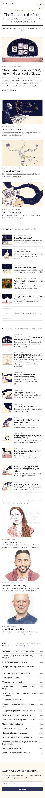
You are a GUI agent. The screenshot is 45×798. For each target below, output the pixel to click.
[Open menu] (40, 4)
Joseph (9, 4)
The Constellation (35, 28)
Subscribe (22, 789)
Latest (5, 28)
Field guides (22, 28)
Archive (22, 30)
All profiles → (37, 501)
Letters (13, 28)
